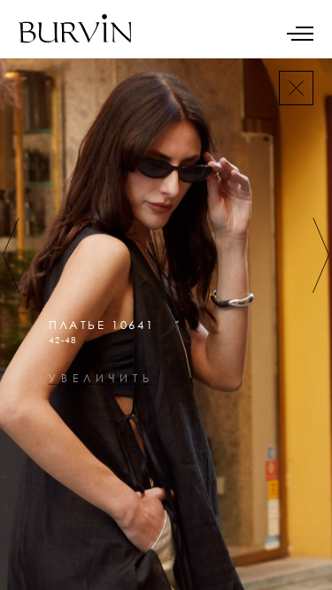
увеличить (101, 379)
